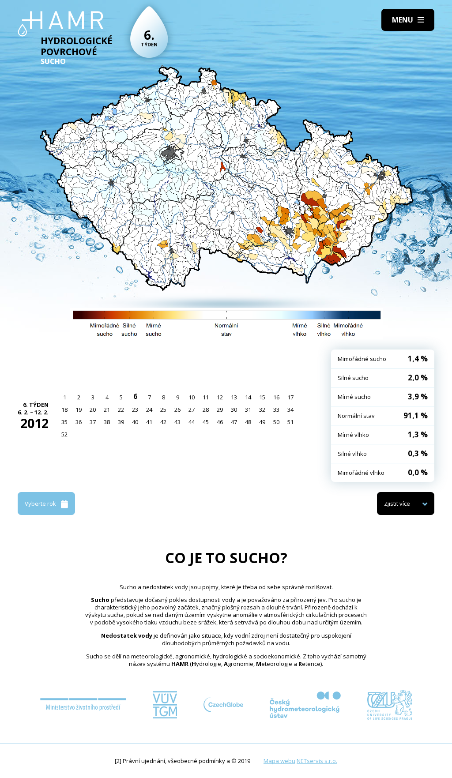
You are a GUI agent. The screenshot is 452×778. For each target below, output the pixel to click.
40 (135, 422)
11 (206, 397)
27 (191, 409)
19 (78, 409)
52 (64, 434)
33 (276, 409)
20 (93, 409)
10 (191, 397)
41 (149, 422)
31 (248, 409)
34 (290, 409)
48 (248, 422)
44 (191, 422)
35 (64, 422)
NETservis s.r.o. (317, 761)
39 (121, 422)
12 (220, 397)
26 (177, 409)
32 (262, 409)
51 (290, 422)
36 (78, 422)
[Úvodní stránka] (61, 24)
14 (248, 397)
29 (220, 409)
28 (206, 409)
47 (234, 422)
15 (262, 397)
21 (107, 409)
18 (64, 409)
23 (135, 409)
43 (177, 422)
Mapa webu (279, 761)
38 (107, 422)
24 (149, 409)
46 (220, 422)
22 (121, 409)
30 (234, 409)
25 (163, 409)
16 (276, 397)
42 (163, 422)
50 (276, 422)
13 (234, 397)
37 (93, 422)
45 (206, 422)
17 (290, 397)
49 (262, 422)
